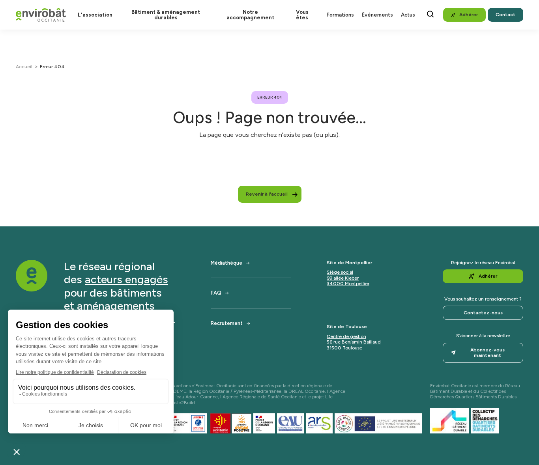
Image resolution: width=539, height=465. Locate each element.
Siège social (340, 272)
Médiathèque (226, 263)
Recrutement (227, 323)
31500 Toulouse (344, 348)
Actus (408, 14)
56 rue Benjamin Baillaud (354, 342)
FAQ (216, 293)
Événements (377, 14)
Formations (340, 14)
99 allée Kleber (343, 278)
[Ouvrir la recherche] (430, 14)
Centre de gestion (346, 336)
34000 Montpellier (348, 283)
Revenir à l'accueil (267, 194)
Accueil (24, 66)
